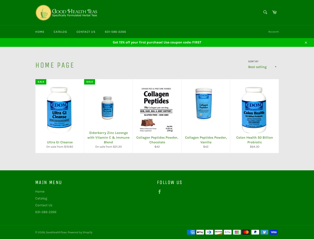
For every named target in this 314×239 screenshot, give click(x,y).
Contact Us (85, 32)
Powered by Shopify (80, 232)
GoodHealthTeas (56, 232)
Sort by (253, 61)
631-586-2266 (115, 32)
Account (273, 31)
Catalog (60, 32)
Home (39, 32)
